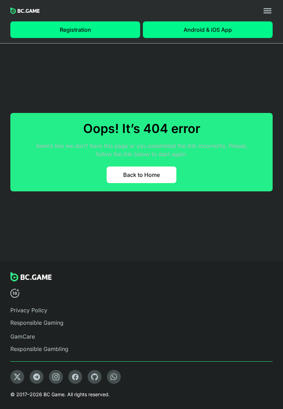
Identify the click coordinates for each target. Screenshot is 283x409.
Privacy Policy (28, 310)
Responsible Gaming (37, 322)
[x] (17, 377)
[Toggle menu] (267, 11)
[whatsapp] (114, 377)
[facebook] (75, 377)
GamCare (22, 336)
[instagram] (56, 377)
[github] (94, 377)
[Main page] (25, 11)
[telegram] (36, 377)
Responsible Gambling (39, 348)
